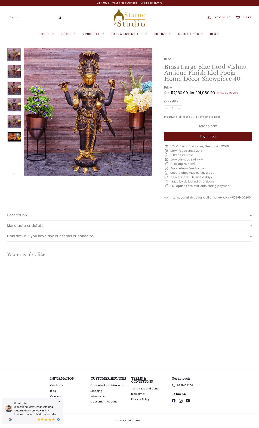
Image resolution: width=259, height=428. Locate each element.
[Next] (14, 173)
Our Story (56, 385)
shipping (205, 117)
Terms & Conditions (144, 388)
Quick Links (189, 34)
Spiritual (92, 34)
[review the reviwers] (10, 419)
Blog (214, 34)
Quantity (171, 101)
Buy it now (208, 136)
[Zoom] (88, 112)
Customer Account (104, 401)
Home (168, 59)
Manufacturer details (25, 225)
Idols (45, 34)
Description (17, 215)
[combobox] (35, 17)
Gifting (161, 34)
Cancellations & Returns (107, 385)
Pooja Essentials (127, 34)
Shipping (96, 391)
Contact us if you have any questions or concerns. (50, 236)
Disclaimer (138, 394)
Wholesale (98, 396)
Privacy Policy (140, 399)
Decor (67, 34)
